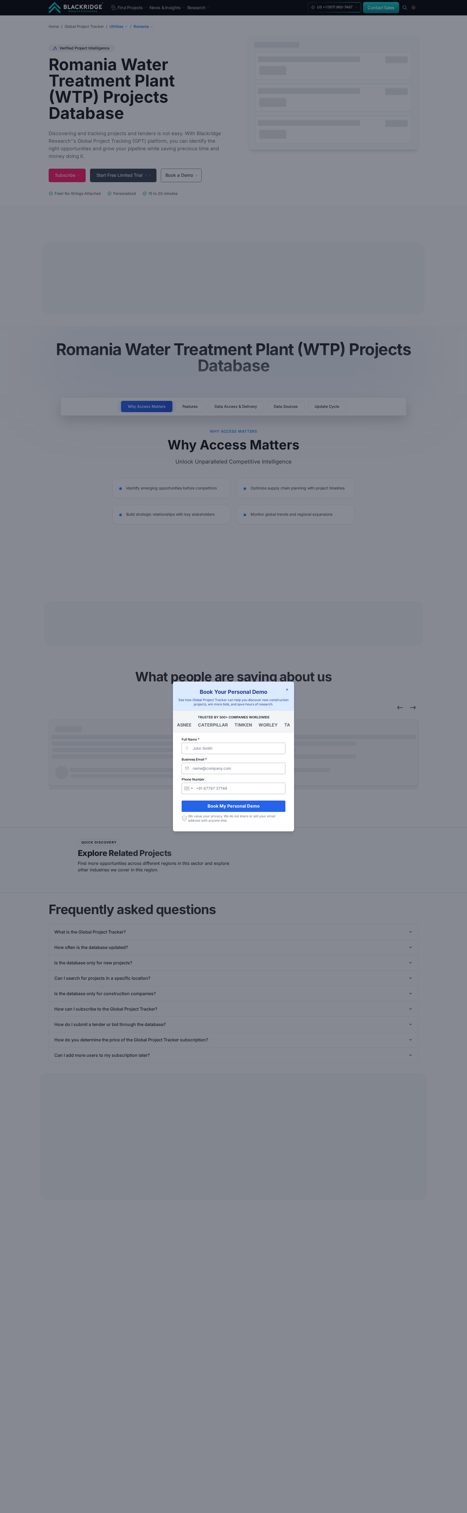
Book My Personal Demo (234, 806)
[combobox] (188, 788)
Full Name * (190, 739)
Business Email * (194, 759)
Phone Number (193, 779)
